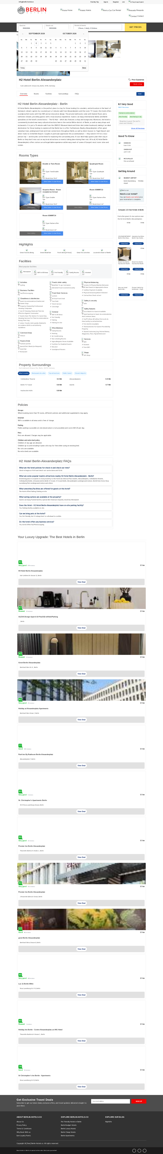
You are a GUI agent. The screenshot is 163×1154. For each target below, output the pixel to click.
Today (23, 68)
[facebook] (134, 1146)
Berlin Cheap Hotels (68, 1127)
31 (85, 61)
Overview (23, 94)
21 (26, 56)
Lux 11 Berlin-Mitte (25, 979)
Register (116, 2)
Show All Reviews (138, 128)
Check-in (22, 25)
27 (22, 61)
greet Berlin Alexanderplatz (29, 933)
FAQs (77, 94)
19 (50, 52)
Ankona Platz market (70, 474)
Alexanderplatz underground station (79, 476)
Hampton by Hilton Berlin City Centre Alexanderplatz (138, 237)
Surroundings (63, 94)
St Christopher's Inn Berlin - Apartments (34, 1071)
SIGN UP (139, 1097)
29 (31, 61)
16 (36, 52)
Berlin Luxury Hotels (68, 1124)
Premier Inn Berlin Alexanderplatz (31, 842)
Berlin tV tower (50, 476)
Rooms (36, 94)
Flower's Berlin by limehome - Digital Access (138, 288)
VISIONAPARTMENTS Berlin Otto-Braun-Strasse (124, 237)
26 (50, 56)
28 (26, 61)
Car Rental (116, 10)
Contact (140, 16)
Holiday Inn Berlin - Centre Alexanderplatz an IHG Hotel (40, 1025)
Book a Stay (137, 84)
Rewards (140, 10)
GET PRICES (136, 27)
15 (31, 52)
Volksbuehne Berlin (25, 476)
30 (36, 61)
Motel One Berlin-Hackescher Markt (124, 263)
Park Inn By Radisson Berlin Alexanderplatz (35, 750)
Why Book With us (23, 1127)
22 (31, 56)
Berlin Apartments (68, 1131)
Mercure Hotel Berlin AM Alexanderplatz (123, 288)
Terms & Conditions (24, 1124)
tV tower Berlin (61, 476)
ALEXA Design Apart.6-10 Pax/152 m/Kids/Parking (38, 612)
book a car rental (132, 197)
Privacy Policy (22, 1120)
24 (41, 56)
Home (69, 10)
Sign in (105, 2)
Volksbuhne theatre (96, 474)
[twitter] (139, 1146)
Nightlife (108, 1117)
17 (41, 52)
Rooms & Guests (80, 25)
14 (26, 52)
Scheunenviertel (38, 476)
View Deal (124, 243)
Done (84, 68)
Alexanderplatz (83, 474)
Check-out (49, 25)
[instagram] (144, 1146)
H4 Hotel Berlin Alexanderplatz (30, 566)
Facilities (49, 94)
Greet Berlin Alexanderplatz (29, 658)
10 (41, 48)
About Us (20, 1117)
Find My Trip (94, 2)
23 (36, 56)
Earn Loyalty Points (24, 1131)
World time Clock (99, 476)
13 (22, 52)
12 (50, 48)
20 (22, 56)
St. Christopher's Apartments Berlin (32, 796)
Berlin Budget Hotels (69, 1120)
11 (46, 48)
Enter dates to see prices (52, 181)
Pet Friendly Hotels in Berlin (71, 1117)
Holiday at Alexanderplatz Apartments (33, 704)
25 (46, 56)
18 (46, 52)
